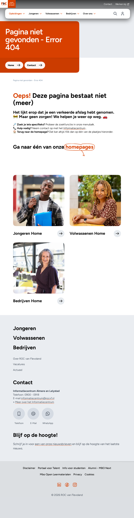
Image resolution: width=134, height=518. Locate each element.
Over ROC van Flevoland (27, 358)
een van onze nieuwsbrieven (53, 444)
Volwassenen (29, 338)
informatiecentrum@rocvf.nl (37, 398)
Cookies (89, 474)
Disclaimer (29, 468)
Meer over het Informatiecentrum (34, 402)
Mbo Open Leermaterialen (55, 474)
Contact (108, 4)
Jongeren (24, 328)
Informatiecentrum (74, 128)
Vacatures (19, 364)
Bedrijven (24, 347)
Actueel (17, 369)
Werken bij (120, 4)
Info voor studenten (73, 468)
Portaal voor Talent (49, 468)
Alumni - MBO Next (99, 468)
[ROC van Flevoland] (8, 4)
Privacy (77, 474)
